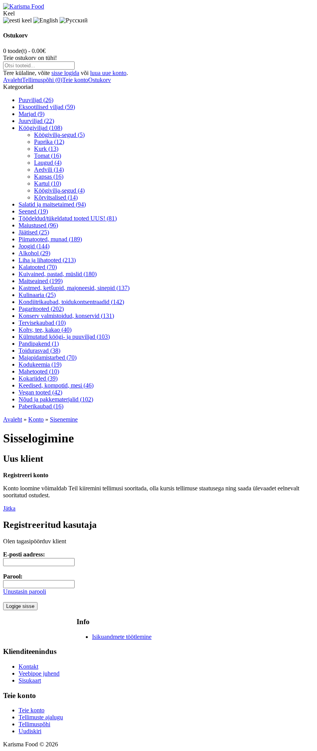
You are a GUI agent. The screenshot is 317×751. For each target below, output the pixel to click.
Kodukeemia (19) (40, 364)
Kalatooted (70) (38, 267)
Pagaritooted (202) (41, 309)
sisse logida (65, 73)
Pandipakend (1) (39, 343)
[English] (45, 20)
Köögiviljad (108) (40, 128)
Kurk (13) (46, 148)
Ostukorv (99, 80)
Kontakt (28, 666)
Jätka (9, 508)
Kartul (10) (47, 183)
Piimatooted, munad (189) (50, 239)
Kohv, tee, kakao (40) (45, 329)
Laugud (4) (47, 162)
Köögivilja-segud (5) (59, 134)
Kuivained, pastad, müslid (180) (58, 274)
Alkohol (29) (34, 253)
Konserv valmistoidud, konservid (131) (66, 315)
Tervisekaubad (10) (42, 322)
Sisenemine (64, 419)
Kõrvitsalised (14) (56, 197)
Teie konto (75, 80)
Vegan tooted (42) (40, 392)
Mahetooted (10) (39, 371)
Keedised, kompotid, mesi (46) (56, 385)
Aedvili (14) (49, 169)
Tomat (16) (47, 155)
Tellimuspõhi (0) (42, 80)
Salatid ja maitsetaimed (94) (52, 204)
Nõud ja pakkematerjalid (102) (56, 399)
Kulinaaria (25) (37, 295)
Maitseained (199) (41, 281)
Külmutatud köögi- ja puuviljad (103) (64, 336)
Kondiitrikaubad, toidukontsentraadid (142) (71, 302)
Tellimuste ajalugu (41, 717)
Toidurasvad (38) (39, 350)
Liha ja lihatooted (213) (47, 260)
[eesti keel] (17, 20)
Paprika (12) (49, 141)
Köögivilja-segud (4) (59, 190)
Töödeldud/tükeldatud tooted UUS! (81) (68, 218)
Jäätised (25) (34, 232)
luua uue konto (108, 73)
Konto (36, 419)
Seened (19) (33, 211)
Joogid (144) (34, 246)
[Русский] (74, 20)
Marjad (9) (31, 114)
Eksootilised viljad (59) (47, 107)
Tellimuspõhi (34, 724)
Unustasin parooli (24, 591)
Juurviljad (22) (36, 121)
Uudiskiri (30, 731)
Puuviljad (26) (36, 100)
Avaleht (12, 80)
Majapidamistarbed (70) (48, 357)
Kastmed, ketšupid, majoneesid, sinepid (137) (74, 288)
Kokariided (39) (38, 378)
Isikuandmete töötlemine (122, 636)
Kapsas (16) (48, 176)
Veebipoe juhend (39, 673)
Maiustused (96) (38, 225)
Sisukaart (30, 680)
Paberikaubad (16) (41, 406)
